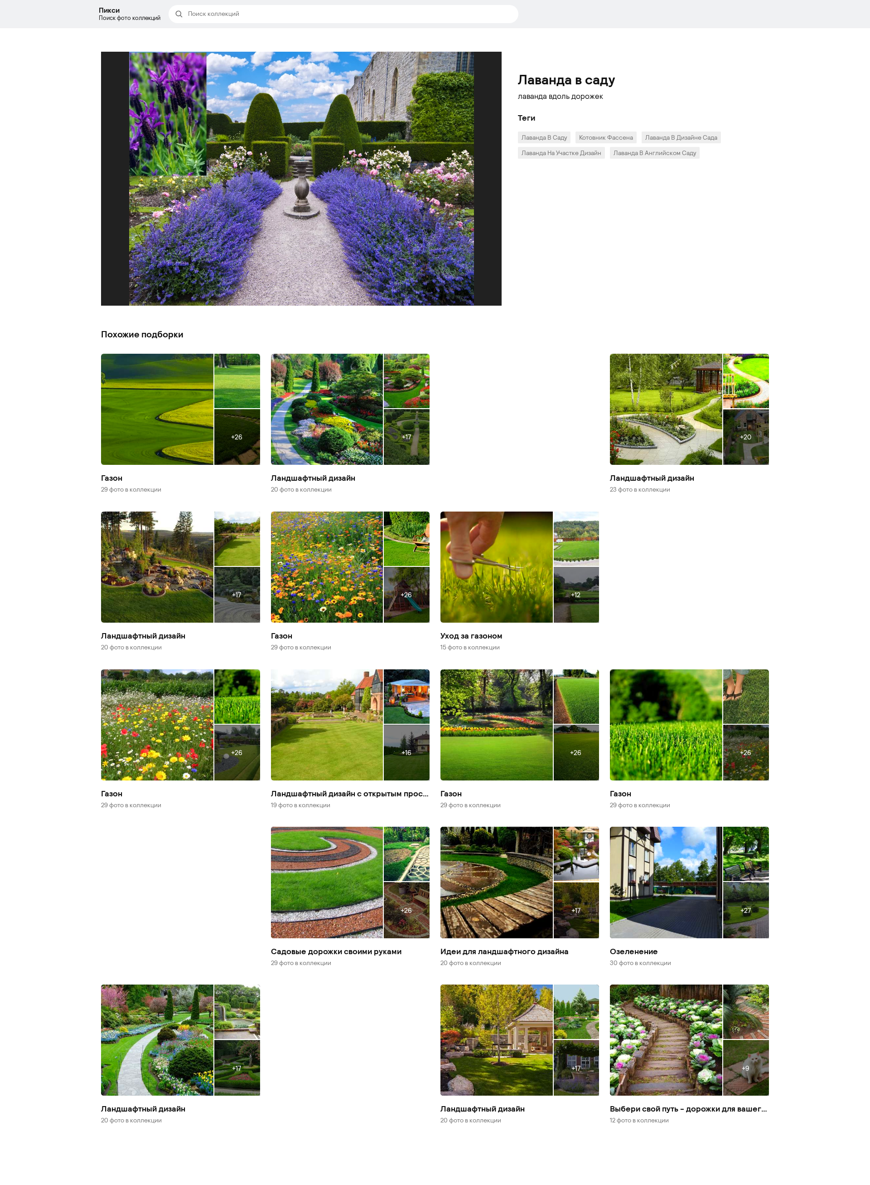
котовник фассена (606, 137)
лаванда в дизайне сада (681, 137)
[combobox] (350, 14)
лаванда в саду (544, 137)
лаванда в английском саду (655, 152)
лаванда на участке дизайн (561, 152)
